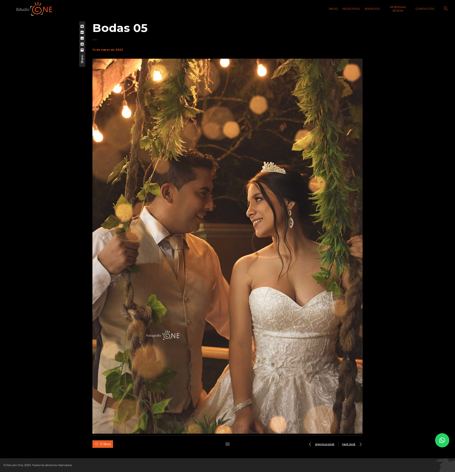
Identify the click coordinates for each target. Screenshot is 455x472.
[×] (442, 440)
